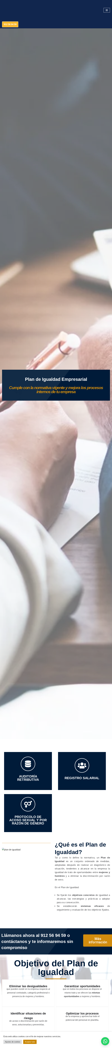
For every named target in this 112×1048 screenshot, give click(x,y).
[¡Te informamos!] (105, 1041)
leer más (28, 817)
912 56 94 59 (10, 24)
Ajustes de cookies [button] (12, 1042)
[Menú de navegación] (107, 10)
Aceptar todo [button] (30, 1042)
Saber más (82, 776)
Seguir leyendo (28, 775)
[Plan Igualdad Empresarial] (10, 10)
